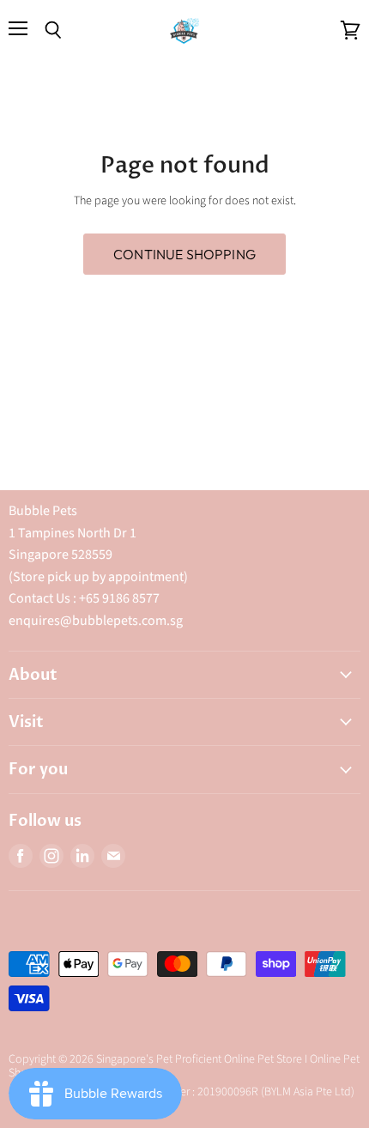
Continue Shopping (184, 254)
